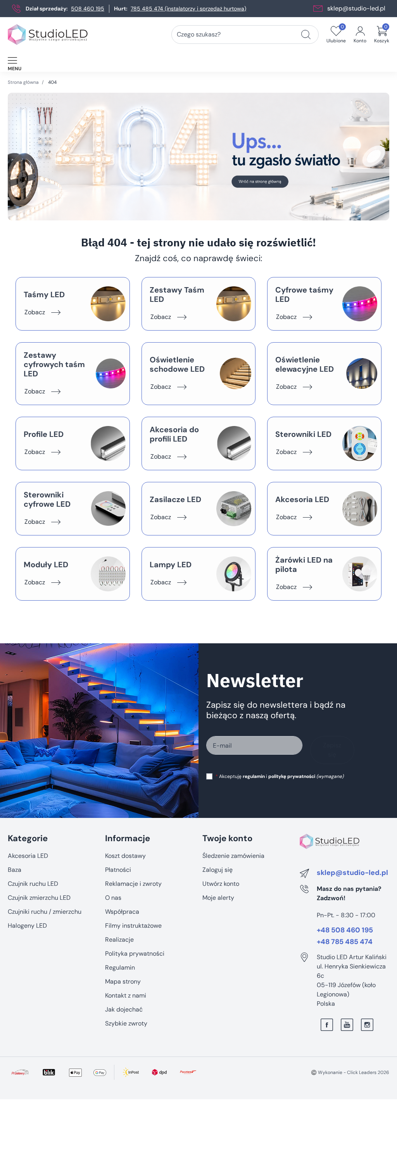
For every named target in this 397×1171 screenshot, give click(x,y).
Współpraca (122, 912)
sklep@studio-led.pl (356, 8)
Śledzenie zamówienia (233, 856)
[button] (381, 34)
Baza (14, 870)
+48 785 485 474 (345, 942)
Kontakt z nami (125, 995)
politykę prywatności (291, 776)
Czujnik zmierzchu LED (39, 898)
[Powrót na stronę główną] (198, 156)
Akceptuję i (279, 776)
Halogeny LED (27, 926)
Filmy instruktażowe (133, 926)
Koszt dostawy (125, 856)
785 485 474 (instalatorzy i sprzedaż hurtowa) (188, 8)
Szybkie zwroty (126, 1023)
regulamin (254, 776)
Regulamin (120, 967)
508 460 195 (87, 8)
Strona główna (23, 82)
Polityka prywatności (134, 953)
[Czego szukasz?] (306, 34)
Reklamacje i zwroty (133, 884)
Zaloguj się (217, 870)
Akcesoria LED (28, 856)
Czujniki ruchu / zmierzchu (44, 912)
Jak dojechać (124, 1009)
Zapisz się (332, 750)
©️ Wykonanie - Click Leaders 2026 (350, 1072)
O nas (113, 898)
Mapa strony (123, 981)
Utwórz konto (220, 884)
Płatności (118, 870)
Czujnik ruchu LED (33, 884)
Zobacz (34, 312)
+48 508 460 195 (345, 930)
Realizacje (119, 939)
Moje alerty (218, 898)
